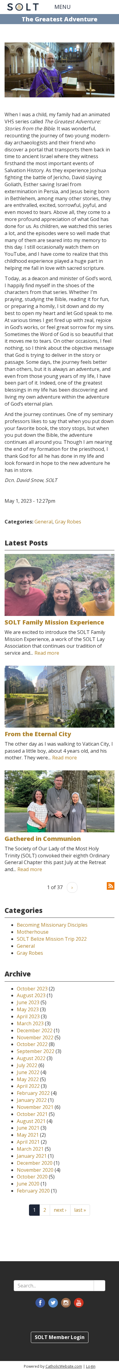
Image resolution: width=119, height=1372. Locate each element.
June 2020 (28, 1183)
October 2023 (32, 988)
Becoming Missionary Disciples (52, 924)
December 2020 (34, 1163)
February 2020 (33, 1190)
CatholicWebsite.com (63, 1366)
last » (80, 1210)
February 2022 (33, 1093)
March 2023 (30, 1023)
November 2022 (35, 1037)
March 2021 (30, 1149)
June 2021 (28, 1127)
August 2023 (31, 995)
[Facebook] (40, 1303)
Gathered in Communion (43, 838)
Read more (46, 653)
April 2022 (28, 1086)
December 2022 (34, 1030)
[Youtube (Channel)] (79, 1303)
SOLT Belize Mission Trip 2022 (52, 939)
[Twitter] (53, 1303)
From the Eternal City (38, 734)
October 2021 (32, 1114)
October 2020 (32, 1176)
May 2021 (28, 1134)
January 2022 (32, 1100)
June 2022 (28, 1072)
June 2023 (28, 1002)
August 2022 (31, 1058)
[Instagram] (66, 1303)
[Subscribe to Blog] (110, 885)
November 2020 (35, 1170)
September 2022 (35, 1051)
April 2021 (28, 1142)
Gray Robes (68, 521)
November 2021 (35, 1107)
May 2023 (28, 1009)
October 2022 (32, 1044)
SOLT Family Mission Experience (54, 622)
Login (91, 1366)
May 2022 (28, 1079)
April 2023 (28, 1016)
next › (60, 1210)
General (43, 521)
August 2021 (31, 1121)
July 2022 (27, 1065)
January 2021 (32, 1156)
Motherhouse (33, 932)
